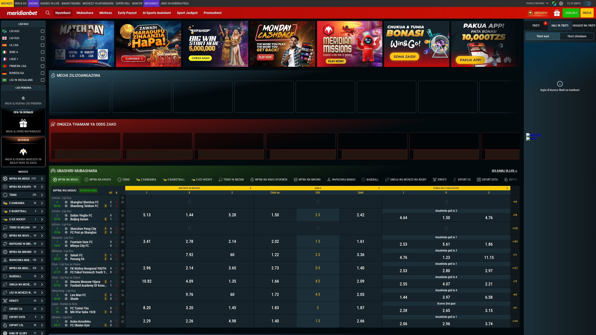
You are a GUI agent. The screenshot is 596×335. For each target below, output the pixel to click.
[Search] (47, 12)
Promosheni (213, 13)
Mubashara (85, 13)
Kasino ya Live (50, 3)
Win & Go (21, 3)
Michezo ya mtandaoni (98, 3)
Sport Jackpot (187, 13)
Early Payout (127, 13)
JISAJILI (571, 13)
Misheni (541, 13)
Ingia (587, 13)
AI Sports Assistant (157, 13)
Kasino (33, 3)
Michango (151, 3)
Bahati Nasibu (71, 3)
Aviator (137, 3)
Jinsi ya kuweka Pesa (175, 3)
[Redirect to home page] (22, 13)
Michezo (105, 13)
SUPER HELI (123, 3)
